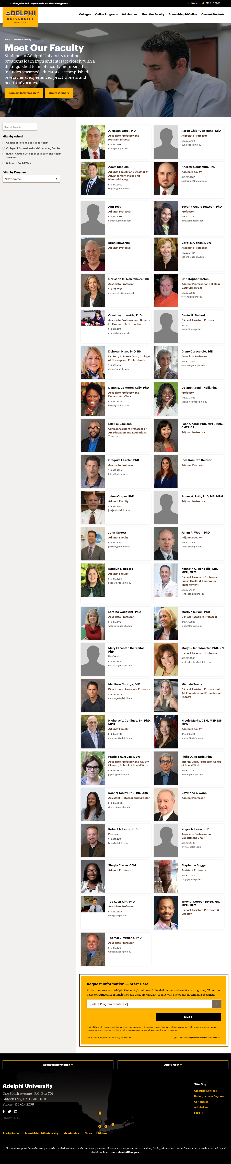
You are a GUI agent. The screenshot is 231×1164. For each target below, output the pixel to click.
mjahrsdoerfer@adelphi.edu (196, 662)
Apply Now (171, 1064)
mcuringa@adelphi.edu (120, 698)
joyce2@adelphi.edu (119, 774)
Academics (71, 1133)
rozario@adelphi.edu (192, 774)
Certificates (201, 1101)
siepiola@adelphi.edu (119, 188)
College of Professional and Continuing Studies (33, 148)
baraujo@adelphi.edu (192, 220)
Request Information (22, 92)
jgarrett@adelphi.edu (119, 546)
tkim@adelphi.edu (117, 915)
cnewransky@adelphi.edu (121, 293)
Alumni (103, 1133)
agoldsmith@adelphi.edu (194, 181)
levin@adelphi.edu (191, 846)
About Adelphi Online (183, 14)
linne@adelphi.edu (118, 843)
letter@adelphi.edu (118, 474)
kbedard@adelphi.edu (119, 582)
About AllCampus (105, 1030)
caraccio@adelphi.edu (193, 365)
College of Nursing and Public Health (27, 142)
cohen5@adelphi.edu (192, 256)
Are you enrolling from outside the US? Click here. (198, 1037)
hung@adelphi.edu (191, 144)
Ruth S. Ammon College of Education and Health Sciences (33, 155)
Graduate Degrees (205, 1090)
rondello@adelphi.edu (192, 593)
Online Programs (106, 14)
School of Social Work (18, 163)
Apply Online (57, 92)
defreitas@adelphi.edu (120, 665)
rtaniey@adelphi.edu (119, 807)
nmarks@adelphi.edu (192, 738)
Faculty (198, 1112)
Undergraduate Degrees (209, 1096)
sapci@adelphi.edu (118, 148)
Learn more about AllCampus (121, 1152)
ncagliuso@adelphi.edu (120, 738)
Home (7, 39)
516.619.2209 (213, 3)
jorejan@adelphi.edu (119, 510)
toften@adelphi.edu (191, 296)
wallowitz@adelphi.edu (120, 626)
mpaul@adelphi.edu (191, 626)
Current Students (212, 14)
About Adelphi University (41, 1133)
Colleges (85, 14)
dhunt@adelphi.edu (118, 369)
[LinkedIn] (15, 1111)
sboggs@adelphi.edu (192, 879)
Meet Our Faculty (153, 14)
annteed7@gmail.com (119, 220)
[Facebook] (4, 1111)
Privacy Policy (120, 1030)
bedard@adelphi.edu (192, 329)
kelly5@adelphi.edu (118, 405)
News (88, 1133)
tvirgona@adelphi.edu (119, 951)
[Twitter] (9, 1111)
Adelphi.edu (11, 1133)
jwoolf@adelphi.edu (191, 546)
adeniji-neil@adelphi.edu (194, 401)
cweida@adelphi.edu (119, 333)
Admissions (129, 14)
